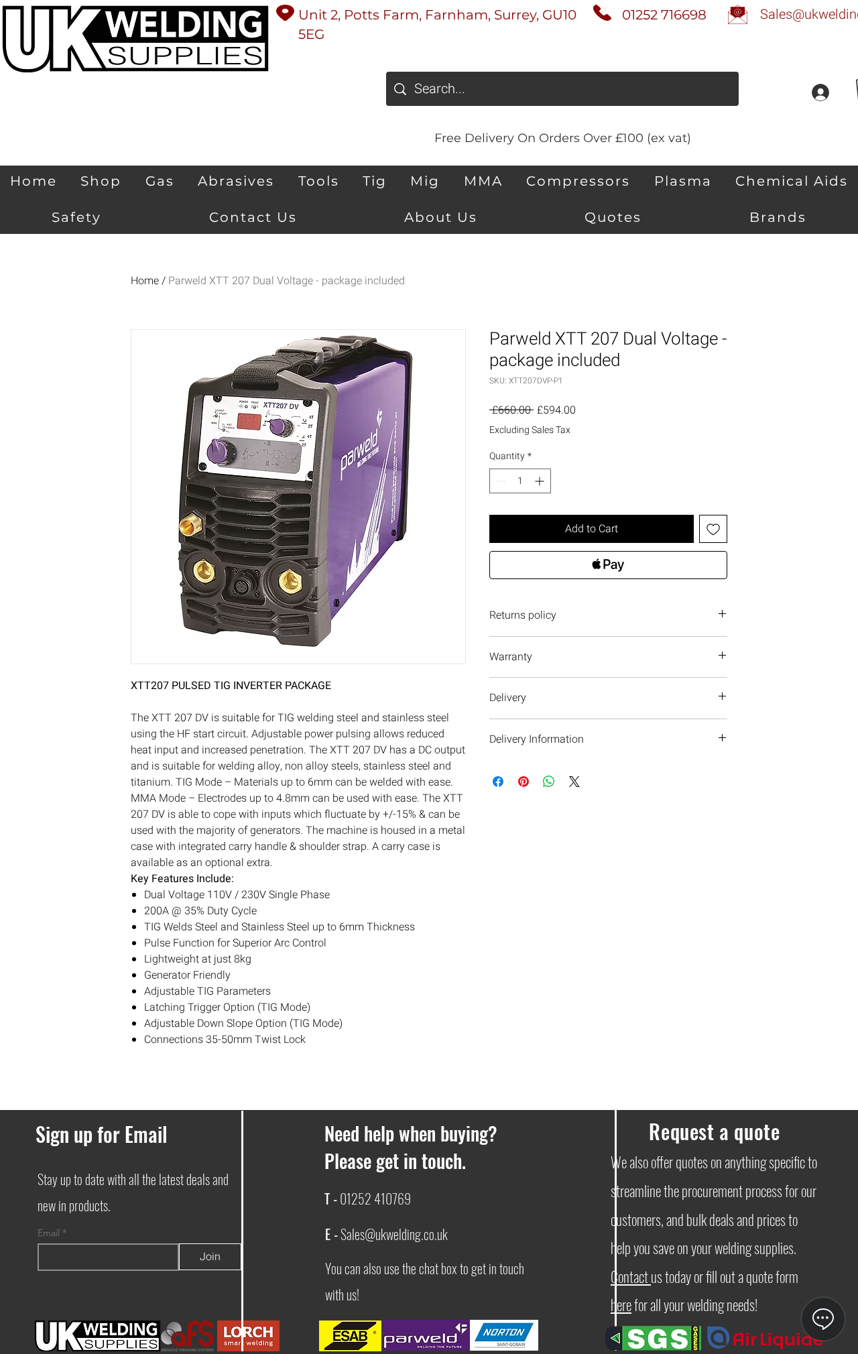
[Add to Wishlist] (713, 529)
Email (50, 1232)
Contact (631, 1276)
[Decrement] (499, 481)
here (621, 1304)
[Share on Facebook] (498, 782)
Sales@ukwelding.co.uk (394, 1234)
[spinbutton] (520, 481)
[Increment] (540, 481)
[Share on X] (574, 782)
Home (145, 281)
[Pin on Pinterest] (523, 782)
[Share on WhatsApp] (549, 782)
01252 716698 (664, 15)
